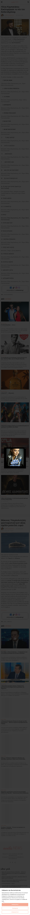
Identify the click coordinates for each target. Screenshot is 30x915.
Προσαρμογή (15, 908)
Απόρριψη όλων (15, 912)
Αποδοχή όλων (15, 904)
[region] (15, 901)
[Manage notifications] (4, 902)
